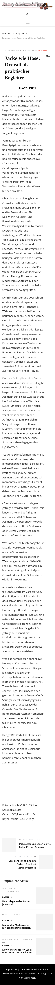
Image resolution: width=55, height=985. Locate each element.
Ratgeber (42, 50)
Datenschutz (26, 969)
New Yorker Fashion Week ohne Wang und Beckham (17, 951)
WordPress (29, 977)
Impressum (11, 969)
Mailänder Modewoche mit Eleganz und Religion (16, 926)
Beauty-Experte (27, 88)
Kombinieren (20, 659)
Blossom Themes (28, 973)
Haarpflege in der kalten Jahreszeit (16, 903)
